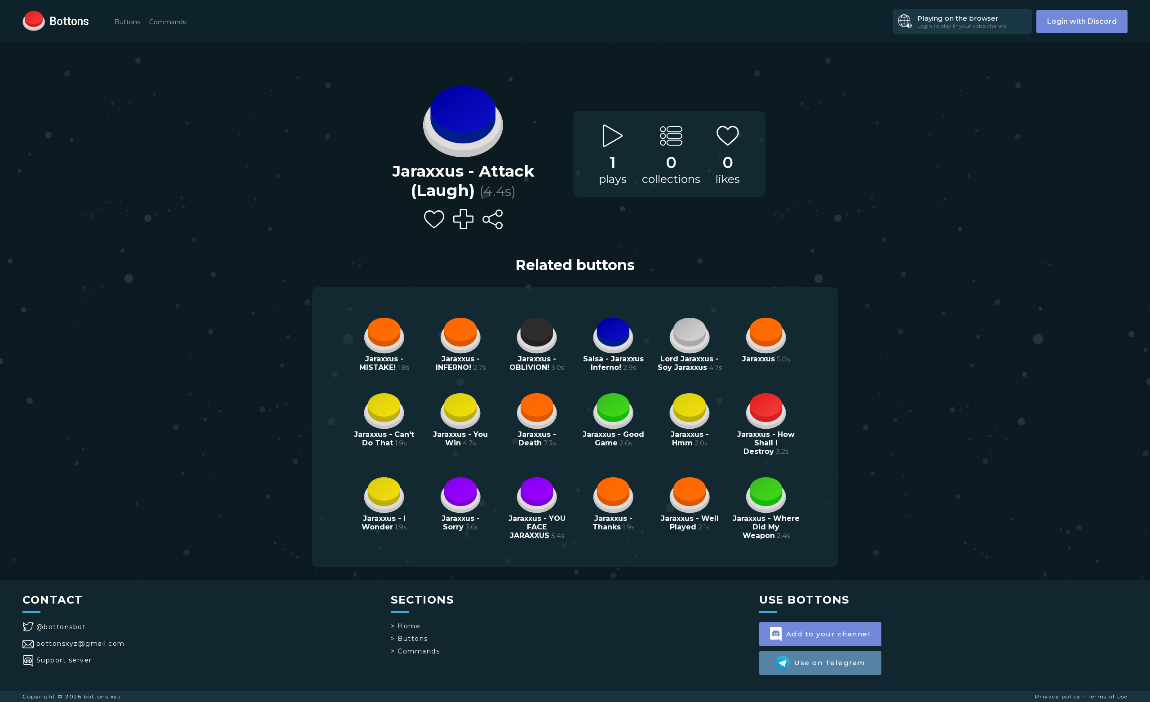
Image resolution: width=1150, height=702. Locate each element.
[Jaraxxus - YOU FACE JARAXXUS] (537, 494)
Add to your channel (828, 634)
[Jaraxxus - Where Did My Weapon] (766, 494)
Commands (167, 22)
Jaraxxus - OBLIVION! (532, 363)
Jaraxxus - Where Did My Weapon (766, 527)
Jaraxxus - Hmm (690, 438)
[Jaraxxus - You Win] (460, 410)
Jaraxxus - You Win (460, 438)
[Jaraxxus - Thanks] (613, 494)
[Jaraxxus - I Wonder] (384, 494)
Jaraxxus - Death (537, 438)
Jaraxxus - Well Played (690, 522)
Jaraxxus (758, 359)
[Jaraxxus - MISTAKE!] (384, 334)
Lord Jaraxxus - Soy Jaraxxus (688, 363)
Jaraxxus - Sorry (461, 522)
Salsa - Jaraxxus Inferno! (613, 363)
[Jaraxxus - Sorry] (460, 494)
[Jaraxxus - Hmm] (689, 410)
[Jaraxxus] (766, 334)
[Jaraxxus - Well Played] (689, 494)
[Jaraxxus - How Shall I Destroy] (766, 410)
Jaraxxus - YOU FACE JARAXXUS (537, 527)
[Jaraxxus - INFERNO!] (460, 334)
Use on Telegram (829, 662)
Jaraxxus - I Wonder (384, 522)
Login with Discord (1082, 21)
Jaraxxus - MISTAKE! (381, 363)
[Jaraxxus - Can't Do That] (384, 410)
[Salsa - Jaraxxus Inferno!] (613, 334)
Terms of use (1108, 696)
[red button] (33, 20)
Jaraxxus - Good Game (613, 438)
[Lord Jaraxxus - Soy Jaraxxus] (689, 334)
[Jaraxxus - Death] (537, 410)
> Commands (415, 651)
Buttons (127, 22)
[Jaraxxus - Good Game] (613, 410)
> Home (405, 626)
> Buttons (409, 639)
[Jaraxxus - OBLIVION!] (537, 334)
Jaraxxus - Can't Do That (384, 438)
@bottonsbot (61, 627)
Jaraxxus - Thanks (612, 522)
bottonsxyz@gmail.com (80, 644)
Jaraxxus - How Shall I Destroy (766, 443)
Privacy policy (1058, 696)
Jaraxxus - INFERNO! (458, 363)
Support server (64, 660)
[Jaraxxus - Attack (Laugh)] (463, 119)
